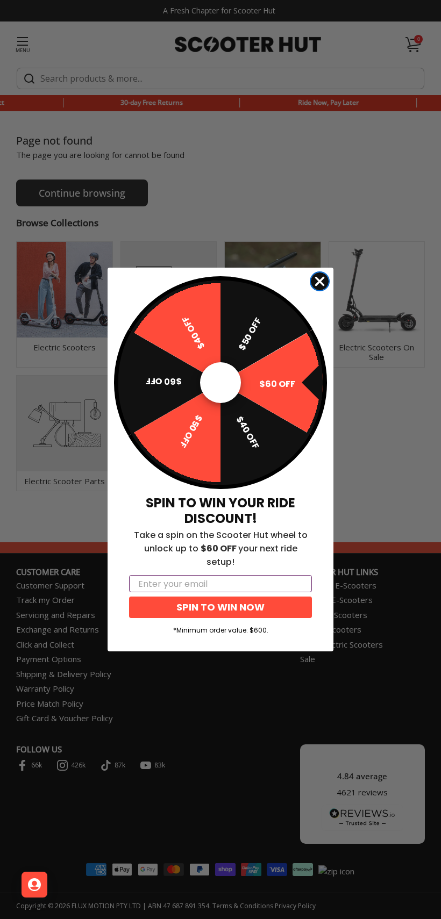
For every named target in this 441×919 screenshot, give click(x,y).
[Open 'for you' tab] (34, 885)
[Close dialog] (319, 281)
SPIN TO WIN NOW (220, 607)
